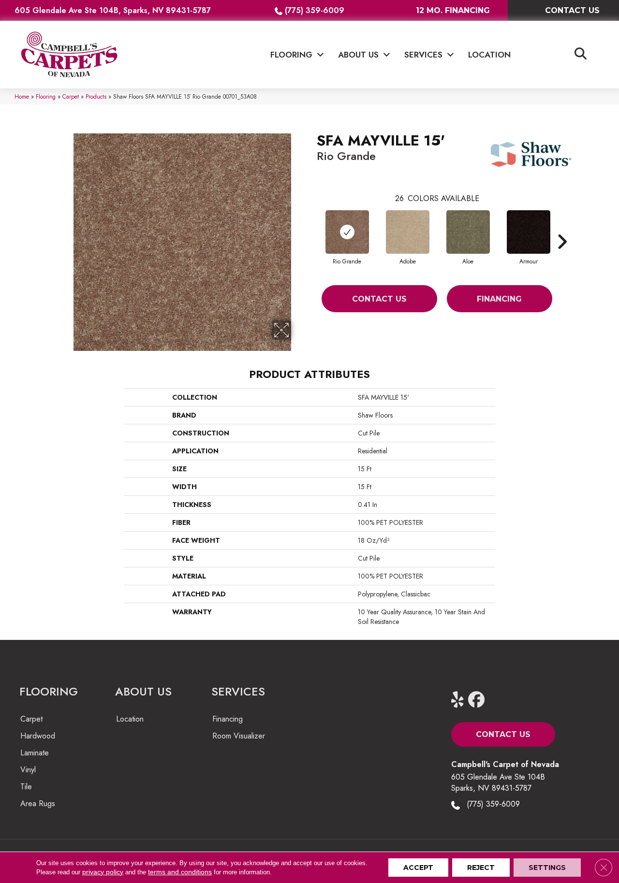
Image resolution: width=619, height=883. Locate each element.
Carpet (70, 96)
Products (96, 96)
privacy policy (102, 872)
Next (562, 227)
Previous (312, 227)
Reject (481, 867)
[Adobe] (407, 232)
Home (22, 96)
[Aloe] (468, 232)
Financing (499, 299)
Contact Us (379, 299)
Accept (418, 867)
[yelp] (461, 700)
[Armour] (528, 232)
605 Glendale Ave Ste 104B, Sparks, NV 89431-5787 (113, 10)
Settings (547, 867)
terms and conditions (180, 872)
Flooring (46, 96)
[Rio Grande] (347, 232)
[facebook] (478, 700)
